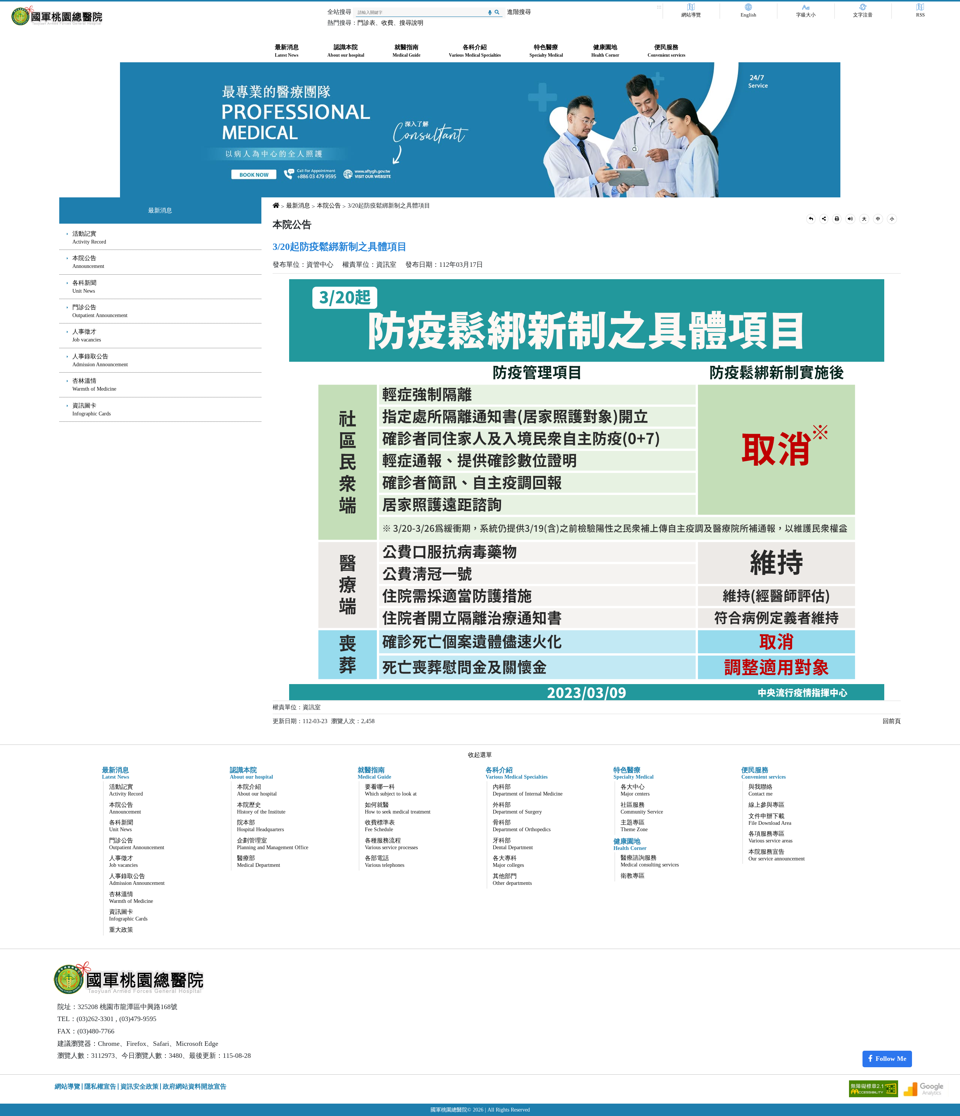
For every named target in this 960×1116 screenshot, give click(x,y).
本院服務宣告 (776, 855)
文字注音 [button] (863, 15)
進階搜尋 (519, 12)
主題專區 (634, 825)
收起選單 (480, 755)
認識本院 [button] (345, 51)
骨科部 (521, 825)
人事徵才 (86, 335)
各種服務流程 (391, 843)
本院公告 (88, 262)
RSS (920, 15)
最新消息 (160, 210)
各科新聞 (84, 287)
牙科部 (513, 843)
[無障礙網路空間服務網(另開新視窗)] (874, 1088)
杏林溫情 (94, 385)
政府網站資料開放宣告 (194, 1086)
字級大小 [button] (806, 15)
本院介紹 (257, 790)
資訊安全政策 (139, 1086)
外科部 (517, 808)
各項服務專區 (770, 837)
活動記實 (89, 237)
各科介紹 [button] (475, 51)
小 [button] (892, 219)
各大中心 (635, 790)
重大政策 (121, 929)
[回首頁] (56, 16)
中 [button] (878, 219)
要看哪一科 (391, 790)
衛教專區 (633, 875)
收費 (387, 23)
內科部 (527, 790)
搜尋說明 (411, 23)
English (748, 15)
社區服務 (642, 808)
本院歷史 (261, 808)
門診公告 (100, 311)
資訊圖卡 (91, 409)
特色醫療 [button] (546, 51)
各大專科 (508, 861)
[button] (811, 219)
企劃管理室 (272, 843)
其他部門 (512, 879)
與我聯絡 (760, 790)
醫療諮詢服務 (650, 861)
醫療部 (258, 861)
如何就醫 (397, 808)
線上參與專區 (766, 805)
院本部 (260, 825)
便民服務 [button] (667, 51)
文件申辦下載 (769, 819)
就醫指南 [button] (406, 51)
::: (659, 6)
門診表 (366, 23)
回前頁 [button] (892, 721)
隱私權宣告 (100, 1086)
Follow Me (891, 1058)
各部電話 (384, 861)
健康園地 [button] (605, 51)
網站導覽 (691, 15)
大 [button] (864, 219)
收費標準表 (380, 825)
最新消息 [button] (287, 51)
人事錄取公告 (100, 360)
